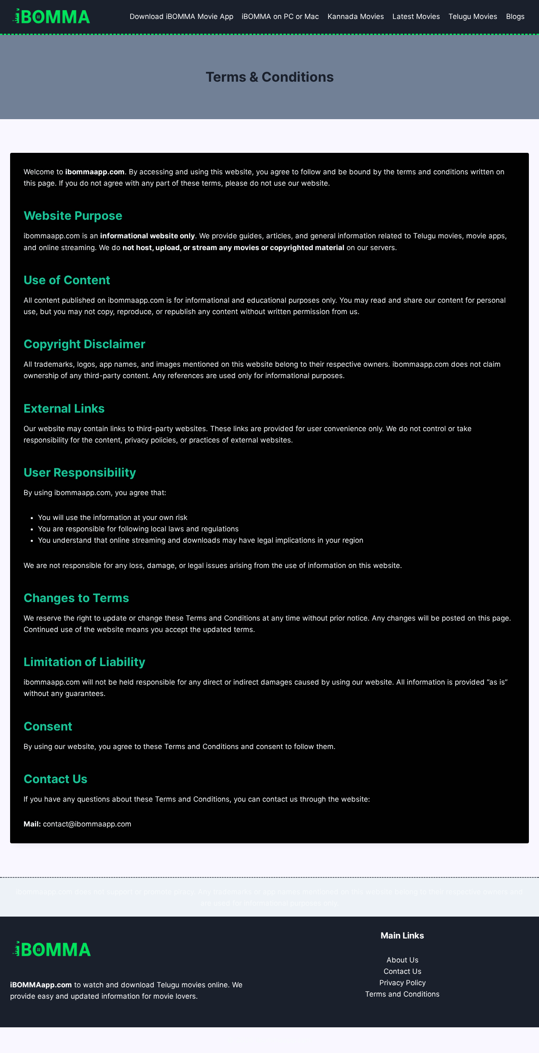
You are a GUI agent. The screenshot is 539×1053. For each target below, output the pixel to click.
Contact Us (403, 971)
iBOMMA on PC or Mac (280, 16)
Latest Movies (416, 16)
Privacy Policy (402, 982)
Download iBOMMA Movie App (181, 16)
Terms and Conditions (402, 994)
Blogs (515, 16)
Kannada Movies (356, 16)
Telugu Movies (472, 16)
